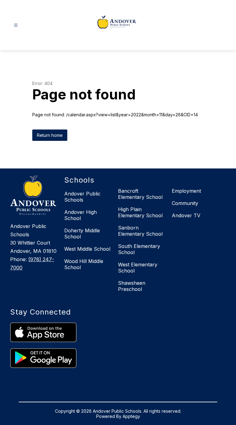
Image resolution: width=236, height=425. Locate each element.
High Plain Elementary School (140, 212)
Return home (50, 135)
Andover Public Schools (82, 197)
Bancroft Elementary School (140, 194)
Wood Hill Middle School (83, 264)
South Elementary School (139, 249)
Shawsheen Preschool (131, 286)
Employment (186, 191)
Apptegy (131, 416)
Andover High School (80, 215)
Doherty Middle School (82, 233)
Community (185, 203)
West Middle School (87, 249)
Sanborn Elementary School (140, 231)
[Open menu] (15, 25)
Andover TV (186, 215)
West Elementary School (137, 267)
